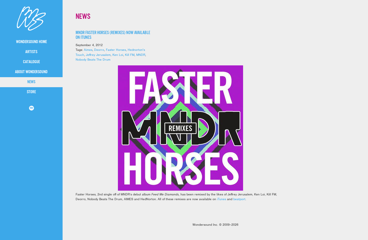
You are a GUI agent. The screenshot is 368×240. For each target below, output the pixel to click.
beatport (239, 199)
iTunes (221, 199)
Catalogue (31, 62)
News (31, 82)
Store (31, 92)
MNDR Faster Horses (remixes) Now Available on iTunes (113, 35)
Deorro (99, 50)
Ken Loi (117, 55)
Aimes (88, 50)
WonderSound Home (31, 42)
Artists (31, 52)
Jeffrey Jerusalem (98, 55)
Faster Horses (116, 50)
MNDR (140, 55)
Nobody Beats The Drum (93, 59)
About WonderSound (31, 72)
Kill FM (129, 55)
